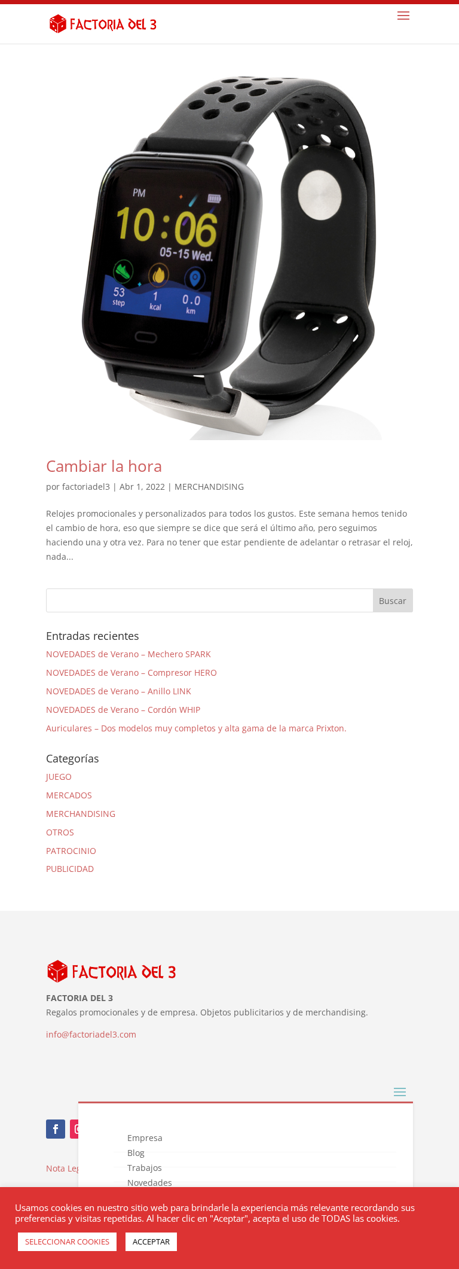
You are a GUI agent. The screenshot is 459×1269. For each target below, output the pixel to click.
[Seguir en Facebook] (55, 1129)
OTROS (60, 832)
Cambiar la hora (104, 466)
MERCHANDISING (209, 486)
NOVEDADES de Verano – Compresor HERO (131, 672)
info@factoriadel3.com (91, 1034)
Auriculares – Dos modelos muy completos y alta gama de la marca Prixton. (196, 728)
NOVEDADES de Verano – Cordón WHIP (123, 709)
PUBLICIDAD (70, 868)
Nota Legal (67, 1168)
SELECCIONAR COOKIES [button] (67, 1241)
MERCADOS (69, 795)
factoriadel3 (86, 486)
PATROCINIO (71, 850)
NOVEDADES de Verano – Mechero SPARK (128, 654)
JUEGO (59, 776)
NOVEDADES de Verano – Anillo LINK (118, 691)
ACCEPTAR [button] (151, 1241)
